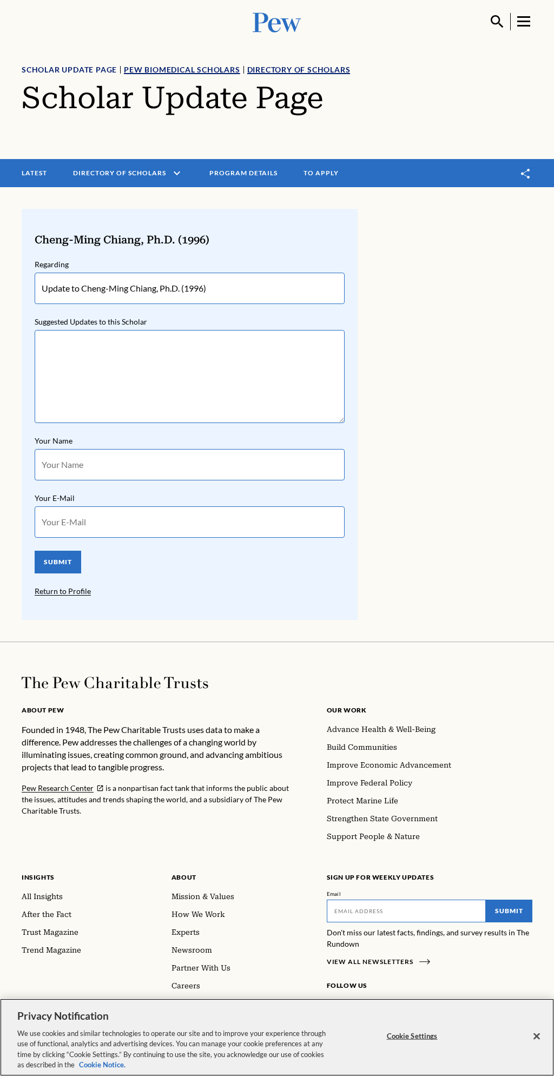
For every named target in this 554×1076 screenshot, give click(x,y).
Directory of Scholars (299, 69)
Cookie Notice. (102, 1064)
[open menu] (176, 173)
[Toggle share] (525, 173)
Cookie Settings (412, 1036)
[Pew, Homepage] (277, 21)
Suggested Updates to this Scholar (91, 321)
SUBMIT (58, 562)
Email (334, 893)
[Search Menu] (497, 21)
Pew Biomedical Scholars (182, 69)
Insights (38, 877)
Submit (509, 911)
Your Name (53, 440)
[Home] (115, 683)
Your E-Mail (55, 498)
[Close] (537, 1036)
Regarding (52, 264)
